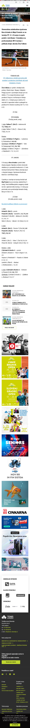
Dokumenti (4, 686)
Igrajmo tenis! (20, 688)
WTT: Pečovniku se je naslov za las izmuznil (19, 294)
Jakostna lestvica (7, 711)
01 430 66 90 (7, 627)
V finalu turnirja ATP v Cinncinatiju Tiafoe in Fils (20, 303)
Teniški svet (19, 711)
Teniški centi (19, 692)
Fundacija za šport (7, 643)
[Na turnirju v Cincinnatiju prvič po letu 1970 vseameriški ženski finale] (7, 311)
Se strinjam (15, 725)
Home (3, 9)
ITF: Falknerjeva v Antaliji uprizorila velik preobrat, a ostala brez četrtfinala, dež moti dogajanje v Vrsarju (15, 80)
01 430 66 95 (7, 629)
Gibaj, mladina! (20, 698)
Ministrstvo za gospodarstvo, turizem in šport (14, 641)
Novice (7, 9)
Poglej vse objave (9, 327)
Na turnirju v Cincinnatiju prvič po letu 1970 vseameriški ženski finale (18, 311)
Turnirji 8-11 (19, 686)
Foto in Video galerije (8, 690)
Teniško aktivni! (20, 700)
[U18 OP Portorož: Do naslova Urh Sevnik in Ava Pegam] (7, 320)
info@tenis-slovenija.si (11, 631)
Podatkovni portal (21, 709)
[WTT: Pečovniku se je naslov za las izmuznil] (7, 294)
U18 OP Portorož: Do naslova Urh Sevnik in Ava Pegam (19, 322)
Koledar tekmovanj (7, 709)
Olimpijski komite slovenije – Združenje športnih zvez (14, 646)
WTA (3, 713)
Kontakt (4, 684)
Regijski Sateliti (20, 690)
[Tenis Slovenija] (6, 5)
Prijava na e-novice (11, 662)
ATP (17, 713)
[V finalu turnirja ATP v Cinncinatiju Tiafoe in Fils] (7, 302)
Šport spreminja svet (22, 702)
